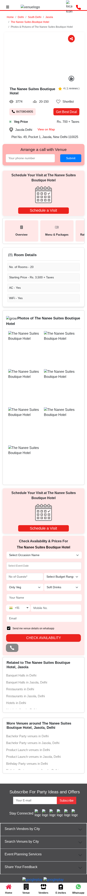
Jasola (49, 17)
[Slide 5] (53, 79)
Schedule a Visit (43, 210)
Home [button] (10, 17)
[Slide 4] (48, 79)
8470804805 (24, 111)
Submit (70, 158)
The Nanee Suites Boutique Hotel (30, 22)
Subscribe (66, 800)
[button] (21, 17)
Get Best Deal (66, 112)
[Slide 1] (35, 79)
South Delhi (34, 17)
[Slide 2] (40, 79)
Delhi (21, 17)
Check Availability (43, 638)
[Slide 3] (44, 79)
